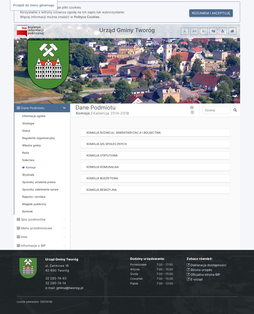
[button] (213, 31)
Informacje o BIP (33, 246)
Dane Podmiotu (32, 108)
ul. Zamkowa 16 (57, 266)
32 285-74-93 (55, 278)
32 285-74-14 (55, 283)
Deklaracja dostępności (208, 265)
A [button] (185, 31)
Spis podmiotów (33, 219)
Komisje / (84, 113)
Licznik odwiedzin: (28, 301)
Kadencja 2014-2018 (111, 113)
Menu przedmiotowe (36, 228)
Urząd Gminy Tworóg (127, 30)
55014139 (46, 301)
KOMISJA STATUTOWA (102, 155)
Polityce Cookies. (87, 17)
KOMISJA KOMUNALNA (103, 167)
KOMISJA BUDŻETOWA (102, 178)
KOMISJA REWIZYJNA (102, 189)
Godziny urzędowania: (147, 259)
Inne (24, 237)
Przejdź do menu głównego (33, 5)
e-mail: (64, 288)
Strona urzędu (201, 270)
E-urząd (196, 279)
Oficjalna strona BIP (205, 275)
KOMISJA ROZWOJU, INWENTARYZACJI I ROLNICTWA (124, 132)
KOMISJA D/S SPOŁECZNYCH (107, 144)
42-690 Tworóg (57, 270)
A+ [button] (194, 31)
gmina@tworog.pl (69, 288)
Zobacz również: (200, 259)
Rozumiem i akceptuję (211, 13)
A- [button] (204, 31)
